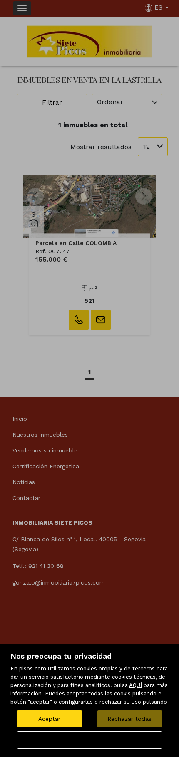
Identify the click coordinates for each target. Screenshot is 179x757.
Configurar (89, 740)
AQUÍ (135, 685)
